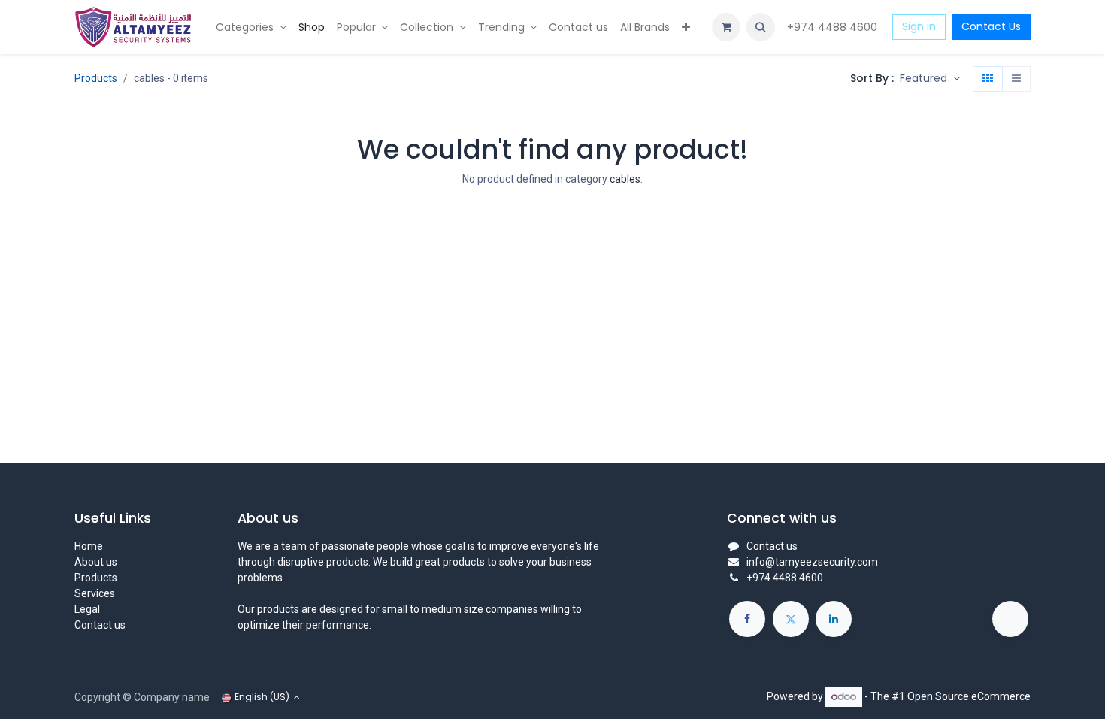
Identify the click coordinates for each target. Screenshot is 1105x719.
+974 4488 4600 (833, 27)
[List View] (1016, 79)
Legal (87, 609)
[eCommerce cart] (726, 27)
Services (94, 593)
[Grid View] (988, 79)
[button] (760, 27)
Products (95, 78)
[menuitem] (251, 27)
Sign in (919, 26)
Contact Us (991, 26)
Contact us (100, 625)
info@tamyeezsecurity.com (812, 562)
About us (95, 562)
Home (88, 546)
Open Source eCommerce (969, 696)
